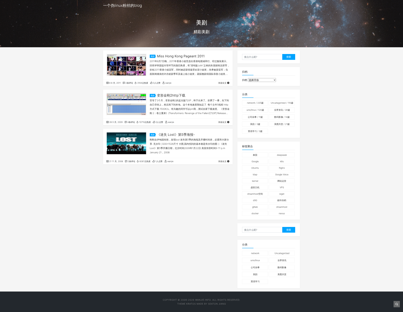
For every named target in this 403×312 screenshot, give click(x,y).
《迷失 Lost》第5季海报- (176, 135)
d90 (255, 200)
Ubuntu (255, 167)
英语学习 (255, 131)
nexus (282, 213)
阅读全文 (222, 83)
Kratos (191, 303)
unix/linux (255, 110)
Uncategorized (282, 102)
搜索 (288, 56)
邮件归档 (281, 200)
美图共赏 (282, 124)
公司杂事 (255, 117)
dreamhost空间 (255, 193)
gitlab (255, 207)
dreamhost (281, 207)
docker (255, 213)
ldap (255, 174)
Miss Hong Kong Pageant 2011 (181, 56)
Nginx (282, 167)
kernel (255, 181)
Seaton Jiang (217, 303)
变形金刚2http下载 (171, 95)
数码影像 (282, 117)
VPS (282, 187)
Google (255, 161)
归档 (244, 80)
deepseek (282, 155)
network (255, 102)
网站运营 (281, 181)
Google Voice (281, 174)
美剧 (152, 56)
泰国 (255, 155)
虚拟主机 (255, 187)
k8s (282, 161)
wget (281, 193)
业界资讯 (282, 110)
